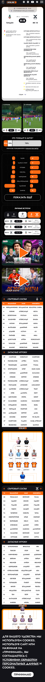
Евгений (26, 497)
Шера (38, 566)
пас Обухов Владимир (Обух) (31, 78)
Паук (38, 590)
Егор (26, 550)
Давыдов (12, 413)
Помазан (14, 497)
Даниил (24, 365)
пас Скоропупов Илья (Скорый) (33, 40)
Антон (26, 562)
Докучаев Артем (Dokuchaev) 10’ (11, 32)
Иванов (13, 562)
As (35, 331)
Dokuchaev (35, 339)
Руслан (23, 315)
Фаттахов (12, 327)
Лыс (37, 550)
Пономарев (12, 381)
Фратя (13, 586)
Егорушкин (12, 369)
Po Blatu (35, 417)
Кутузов (14, 537)
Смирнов (12, 357)
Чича (37, 513)
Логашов (12, 385)
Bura (36, 405)
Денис (26, 505)
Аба (37, 570)
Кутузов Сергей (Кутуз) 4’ (32, 31)
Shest (36, 397)
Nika (35, 335)
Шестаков (13, 397)
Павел (26, 582)
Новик (12, 311)
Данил (26, 525)
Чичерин (13, 513)
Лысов (13, 550)
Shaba (35, 319)
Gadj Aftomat (35, 421)
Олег (24, 369)
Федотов (13, 590)
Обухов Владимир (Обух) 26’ (32, 57)
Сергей (23, 377)
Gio (35, 409)
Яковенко (12, 425)
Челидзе (12, 409)
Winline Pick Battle (32, 148)
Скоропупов (14, 517)
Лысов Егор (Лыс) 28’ (32, 87)
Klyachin (35, 373)
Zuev (36, 393)
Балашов (13, 598)
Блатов (12, 417)
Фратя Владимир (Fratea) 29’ (32, 64)
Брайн (26, 501)
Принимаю (22, 674)
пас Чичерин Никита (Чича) (33, 34)
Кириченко (13, 554)
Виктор (24, 417)
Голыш (38, 582)
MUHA (35, 323)
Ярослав (26, 546)
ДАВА (36, 413)
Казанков (12, 401)
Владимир (23, 323)
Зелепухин (12, 315)
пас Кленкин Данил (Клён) (32, 46)
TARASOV (35, 343)
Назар (36, 533)
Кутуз (36, 537)
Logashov (36, 385)
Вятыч (37, 558)
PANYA (35, 361)
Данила (24, 393)
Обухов (13, 578)
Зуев (12, 393)
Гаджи (24, 421)
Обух (38, 578)
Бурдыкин (13, 405)
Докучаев (12, 339)
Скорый (36, 517)
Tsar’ (36, 389)
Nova (35, 311)
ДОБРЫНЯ (37, 554)
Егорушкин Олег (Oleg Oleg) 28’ (13, 35)
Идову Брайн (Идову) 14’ (32, 43)
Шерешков (13, 566)
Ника (23, 335)
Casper (36, 381)
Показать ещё (22, 197)
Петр (26, 594)
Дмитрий (23, 327)
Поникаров (12, 361)
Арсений (23, 385)
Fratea (37, 586)
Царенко (12, 389)
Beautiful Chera (35, 307)
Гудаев (14, 505)
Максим (24, 401)
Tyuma (35, 365)
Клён (37, 525)
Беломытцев (13, 574)
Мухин (12, 323)
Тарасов (12, 343)
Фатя (35, 327)
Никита (24, 405)
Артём (23, 361)
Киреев (13, 602)
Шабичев (12, 319)
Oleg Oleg (36, 369)
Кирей (37, 602)
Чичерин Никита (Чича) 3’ (33, 84)
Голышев (13, 582)
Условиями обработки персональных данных (20, 662)
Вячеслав (23, 347)
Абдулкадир (26, 570)
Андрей (26, 566)
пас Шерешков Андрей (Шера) (31, 60)
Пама (36, 497)
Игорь (23, 397)
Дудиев (12, 331)
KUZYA (35, 315)
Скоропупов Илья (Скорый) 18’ (30, 50)
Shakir (35, 347)
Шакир (12, 347)
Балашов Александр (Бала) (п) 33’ (31, 72)
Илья (26, 517)
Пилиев (12, 335)
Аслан (23, 331)
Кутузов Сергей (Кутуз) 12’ (32, 37)
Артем (23, 339)
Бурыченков (13, 546)
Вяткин (13, 558)
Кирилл (24, 425)
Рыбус (14, 509)
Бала (38, 598)
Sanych (36, 425)
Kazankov (36, 401)
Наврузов (12, 421)
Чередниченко (12, 307)
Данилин (14, 529)
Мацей (26, 509)
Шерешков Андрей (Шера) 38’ (30, 75)
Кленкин (13, 525)
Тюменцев (12, 365)
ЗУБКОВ (36, 377)
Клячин (12, 373)
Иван (26, 521)
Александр (23, 311)
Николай (23, 357)
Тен (13, 594)
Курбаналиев (13, 570)
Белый (37, 574)
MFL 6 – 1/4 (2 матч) (22, 17)
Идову (14, 501)
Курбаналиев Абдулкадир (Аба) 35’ (32, 90)
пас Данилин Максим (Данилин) (32, 53)
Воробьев (14, 521)
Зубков (12, 377)
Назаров (14, 533)
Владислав (23, 307)
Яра (37, 546)
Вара (37, 521)
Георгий (24, 409)
